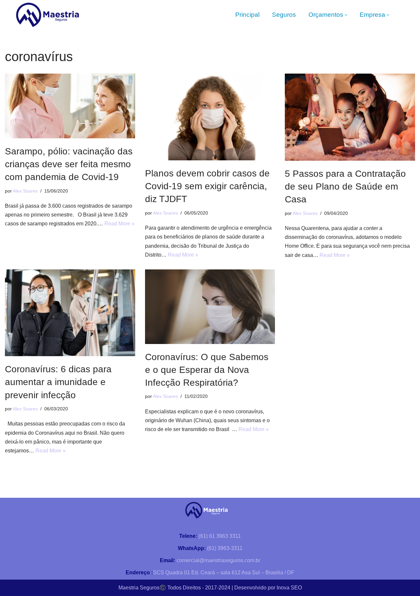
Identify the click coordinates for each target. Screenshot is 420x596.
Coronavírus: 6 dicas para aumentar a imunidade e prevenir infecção (58, 382)
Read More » (119, 223)
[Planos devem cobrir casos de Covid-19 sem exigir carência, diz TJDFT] (210, 117)
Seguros (284, 14)
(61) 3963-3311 (210, 548)
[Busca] (408, 15)
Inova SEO (289, 587)
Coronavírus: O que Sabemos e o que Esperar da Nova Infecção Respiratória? (206, 370)
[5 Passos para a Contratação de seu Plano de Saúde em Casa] (350, 117)
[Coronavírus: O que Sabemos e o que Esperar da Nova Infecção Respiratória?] (210, 306)
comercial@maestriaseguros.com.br (210, 560)
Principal (247, 14)
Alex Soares (25, 191)
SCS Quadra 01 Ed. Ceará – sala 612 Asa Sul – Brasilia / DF (210, 572)
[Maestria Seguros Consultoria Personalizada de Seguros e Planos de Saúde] (47, 15)
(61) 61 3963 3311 (210, 536)
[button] (346, 15)
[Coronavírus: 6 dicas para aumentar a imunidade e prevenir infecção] (70, 312)
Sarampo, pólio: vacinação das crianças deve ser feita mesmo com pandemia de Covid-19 (69, 164)
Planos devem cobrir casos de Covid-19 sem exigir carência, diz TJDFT (207, 186)
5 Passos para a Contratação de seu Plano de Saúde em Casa (345, 186)
